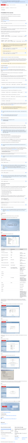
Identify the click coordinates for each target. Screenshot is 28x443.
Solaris (12, 104)
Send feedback (3, 438)
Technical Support (17, 437)
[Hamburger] (26, 4)
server (4, 58)
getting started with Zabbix (7, 412)
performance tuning (14, 149)
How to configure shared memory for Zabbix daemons (9, 418)
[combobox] (17, 5)
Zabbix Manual (3, 7)
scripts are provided (4, 69)
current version (17, 1)
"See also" (6, 167)
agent (6, 58)
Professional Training (24, 437)
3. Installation (7, 7)
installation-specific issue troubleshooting (11, 415)
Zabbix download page (6, 20)
